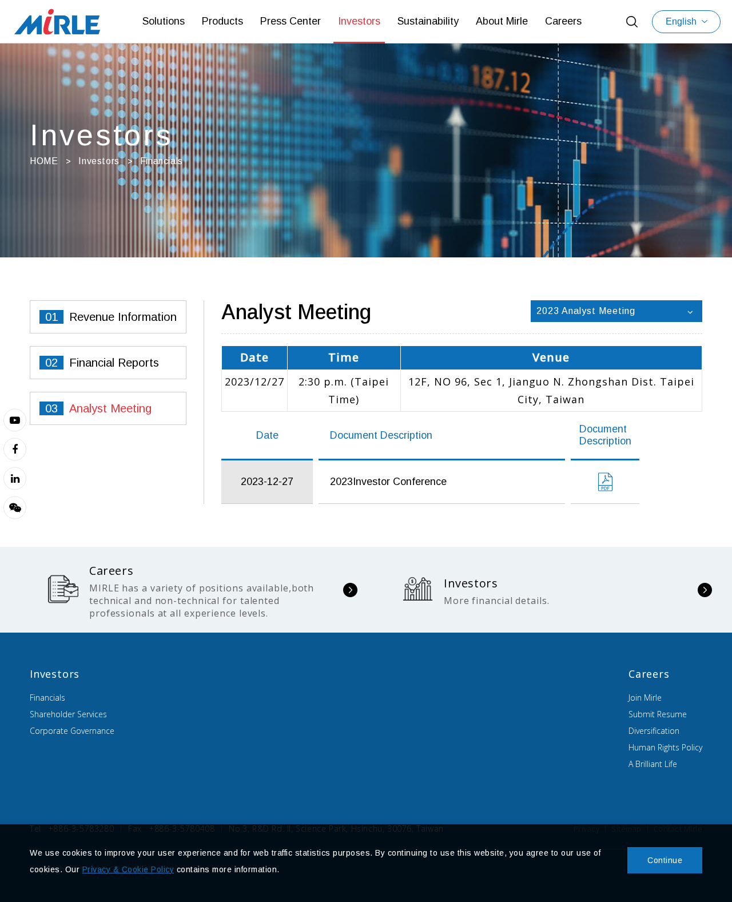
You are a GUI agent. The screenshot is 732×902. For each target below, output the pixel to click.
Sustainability (428, 21)
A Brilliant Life (652, 763)
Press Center (290, 21)
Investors (359, 21)
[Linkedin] (14, 478)
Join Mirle (645, 697)
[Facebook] (14, 449)
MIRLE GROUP (57, 21)
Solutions (163, 21)
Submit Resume (657, 714)
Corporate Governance (72, 730)
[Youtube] (14, 419)
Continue (664, 860)
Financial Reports (114, 362)
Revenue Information (123, 317)
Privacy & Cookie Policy (128, 869)
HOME (44, 161)
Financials (47, 697)
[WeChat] (14, 507)
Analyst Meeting (110, 408)
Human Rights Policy (665, 747)
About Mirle (502, 21)
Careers (563, 21)
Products (222, 21)
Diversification (653, 730)
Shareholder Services (68, 714)
